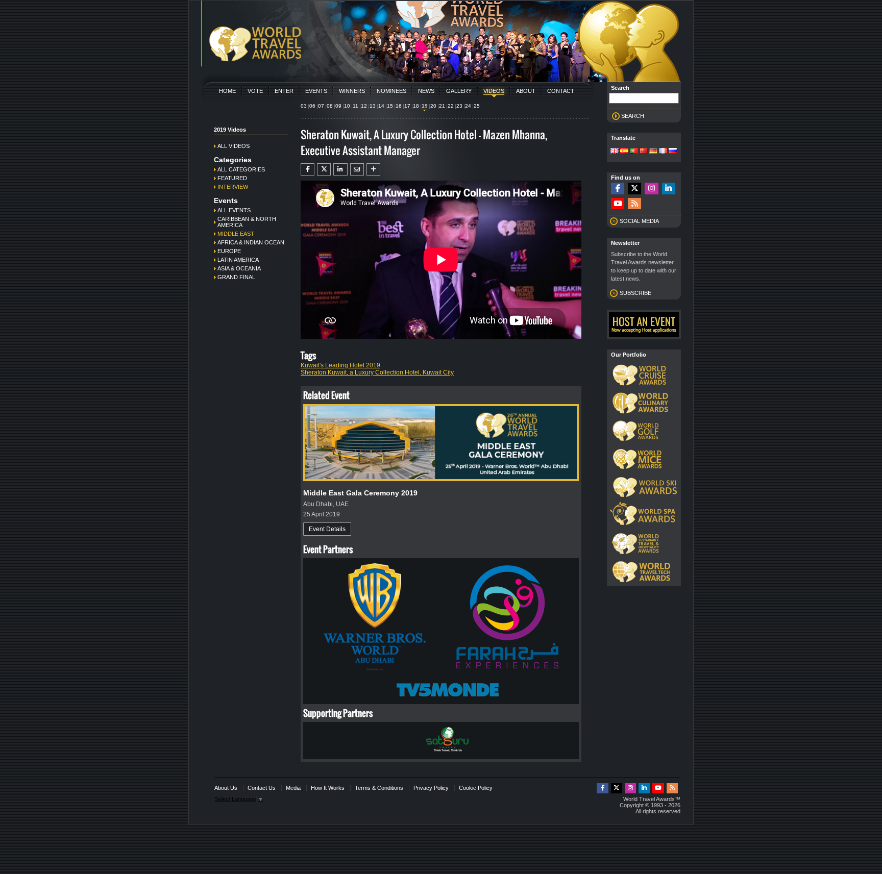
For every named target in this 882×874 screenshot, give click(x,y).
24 (468, 106)
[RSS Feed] (634, 204)
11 (355, 106)
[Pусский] (673, 151)
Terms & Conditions (379, 788)
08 (330, 106)
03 (304, 106)
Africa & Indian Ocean (250, 242)
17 (407, 106)
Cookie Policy (476, 788)
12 (364, 106)
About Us (225, 788)
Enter (284, 91)
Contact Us (262, 788)
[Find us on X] (634, 188)
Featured (232, 178)
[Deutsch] (653, 151)
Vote (255, 91)
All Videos (233, 146)
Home (227, 91)
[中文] (644, 151)
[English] (614, 151)
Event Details (327, 529)
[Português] (634, 151)
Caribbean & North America (246, 222)
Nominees (391, 91)
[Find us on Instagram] (651, 188)
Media (293, 788)
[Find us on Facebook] (617, 188)
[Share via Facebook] (307, 169)
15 (390, 106)
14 (381, 106)
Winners (352, 91)
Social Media (639, 221)
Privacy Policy (431, 788)
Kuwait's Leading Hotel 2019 (340, 365)
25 (477, 106)
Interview (232, 187)
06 (312, 106)
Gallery (459, 91)
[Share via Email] (357, 169)
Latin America (238, 260)
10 (347, 106)
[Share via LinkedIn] (340, 169)
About (525, 91)
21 (442, 106)
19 (425, 106)
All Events (234, 210)
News (426, 91)
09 (338, 106)
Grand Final (236, 277)
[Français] (663, 151)
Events (316, 91)
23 (459, 106)
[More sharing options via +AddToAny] (373, 169)
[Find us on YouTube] (617, 204)
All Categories (241, 169)
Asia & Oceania (239, 268)
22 (451, 106)
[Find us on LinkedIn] (668, 188)
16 (399, 106)
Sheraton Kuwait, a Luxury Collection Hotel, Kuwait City (377, 372)
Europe (229, 251)
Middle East (235, 234)
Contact (560, 91)
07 (321, 106)
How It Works (328, 788)
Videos (493, 91)
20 (433, 106)
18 (416, 106)
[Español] (624, 151)
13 (373, 106)
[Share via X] (323, 169)
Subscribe (635, 293)
